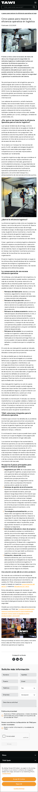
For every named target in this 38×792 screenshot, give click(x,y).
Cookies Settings (19, 788)
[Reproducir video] (19, 628)
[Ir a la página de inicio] (8, 2)
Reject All (19, 784)
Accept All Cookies (19, 779)
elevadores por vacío (21, 586)
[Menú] (35, 2)
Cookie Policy (6, 773)
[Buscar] (34, 7)
